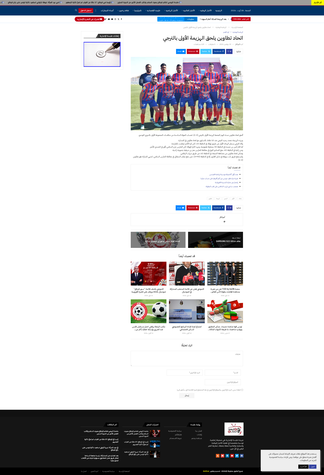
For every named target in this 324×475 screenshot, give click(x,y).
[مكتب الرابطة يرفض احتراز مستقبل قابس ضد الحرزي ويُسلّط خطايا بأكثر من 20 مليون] (148, 311)
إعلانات (199, 435)
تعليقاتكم (178, 435)
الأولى (233, 198)
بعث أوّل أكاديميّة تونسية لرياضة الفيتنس (223, 174)
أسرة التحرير (94, 471)
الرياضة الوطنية (221, 27)
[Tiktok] (106, 19)
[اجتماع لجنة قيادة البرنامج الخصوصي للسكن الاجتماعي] (187, 311)
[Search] (76, 10)
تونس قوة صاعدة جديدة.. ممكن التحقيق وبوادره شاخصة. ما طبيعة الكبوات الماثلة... (225, 328)
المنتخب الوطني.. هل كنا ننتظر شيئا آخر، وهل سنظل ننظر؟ (202, 19)
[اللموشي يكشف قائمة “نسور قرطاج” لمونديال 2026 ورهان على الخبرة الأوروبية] (148, 274)
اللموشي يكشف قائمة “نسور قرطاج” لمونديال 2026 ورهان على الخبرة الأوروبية (148, 290)
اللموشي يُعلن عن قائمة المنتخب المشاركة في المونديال (187, 290)
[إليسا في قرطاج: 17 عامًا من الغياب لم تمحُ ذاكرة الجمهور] (155, 444)
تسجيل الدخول (85, 10)
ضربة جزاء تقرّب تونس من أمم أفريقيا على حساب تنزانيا (219, 178)
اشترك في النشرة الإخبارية (88, 19)
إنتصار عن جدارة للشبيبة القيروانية (226, 182)
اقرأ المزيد (303, 466)
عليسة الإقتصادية (153, 10)
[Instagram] (115, 19)
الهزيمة (218, 198)
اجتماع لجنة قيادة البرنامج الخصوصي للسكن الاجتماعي (187, 328)
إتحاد (240, 198)
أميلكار (237, 44)
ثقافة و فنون (124, 10)
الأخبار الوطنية (206, 10)
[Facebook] (121, 19)
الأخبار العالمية (189, 10)
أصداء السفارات (107, 10)
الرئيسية (218, 10)
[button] (228, 19)
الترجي (226, 198)
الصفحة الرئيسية (237, 27)
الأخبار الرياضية (172, 10)
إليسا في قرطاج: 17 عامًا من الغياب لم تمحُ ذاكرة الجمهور (131, 2)
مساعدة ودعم (196, 438)
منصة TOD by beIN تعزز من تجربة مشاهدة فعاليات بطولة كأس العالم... (225, 290)
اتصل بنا (84, 471)
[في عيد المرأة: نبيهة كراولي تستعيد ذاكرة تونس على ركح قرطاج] (155, 454)
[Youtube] (112, 19)
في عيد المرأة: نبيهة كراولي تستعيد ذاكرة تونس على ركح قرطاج (76, 2)
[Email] (109, 19)
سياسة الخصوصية (175, 431)
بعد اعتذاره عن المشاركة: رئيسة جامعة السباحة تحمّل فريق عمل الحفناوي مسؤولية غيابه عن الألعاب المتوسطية (99, 458)
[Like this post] (228, 51)
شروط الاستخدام (176, 438)
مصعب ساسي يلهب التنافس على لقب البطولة (222, 186)
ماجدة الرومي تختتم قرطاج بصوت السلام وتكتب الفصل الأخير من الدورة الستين (190, 2)
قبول (313, 466)
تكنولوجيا (137, 10)
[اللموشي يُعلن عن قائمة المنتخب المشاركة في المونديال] (187, 274)
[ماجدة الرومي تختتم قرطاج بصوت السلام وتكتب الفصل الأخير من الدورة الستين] (155, 433)
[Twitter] (118, 19)
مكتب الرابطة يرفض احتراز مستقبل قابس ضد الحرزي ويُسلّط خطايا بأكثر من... (148, 328)
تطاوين (210, 198)
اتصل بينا (198, 431)
